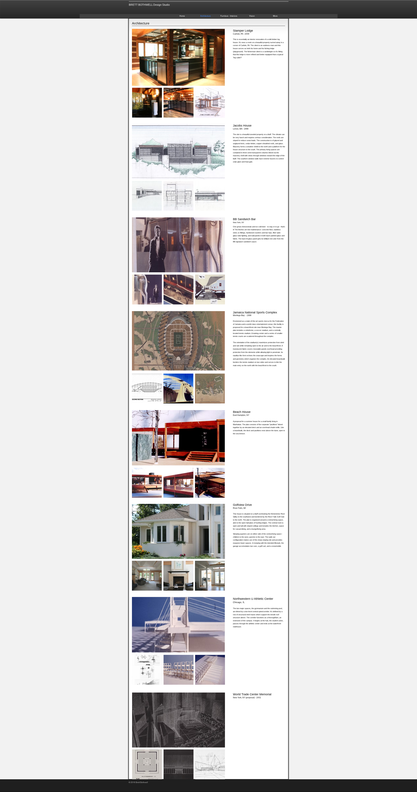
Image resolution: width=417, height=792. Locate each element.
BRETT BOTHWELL (141, 4)
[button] (178, 57)
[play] (216, 83)
